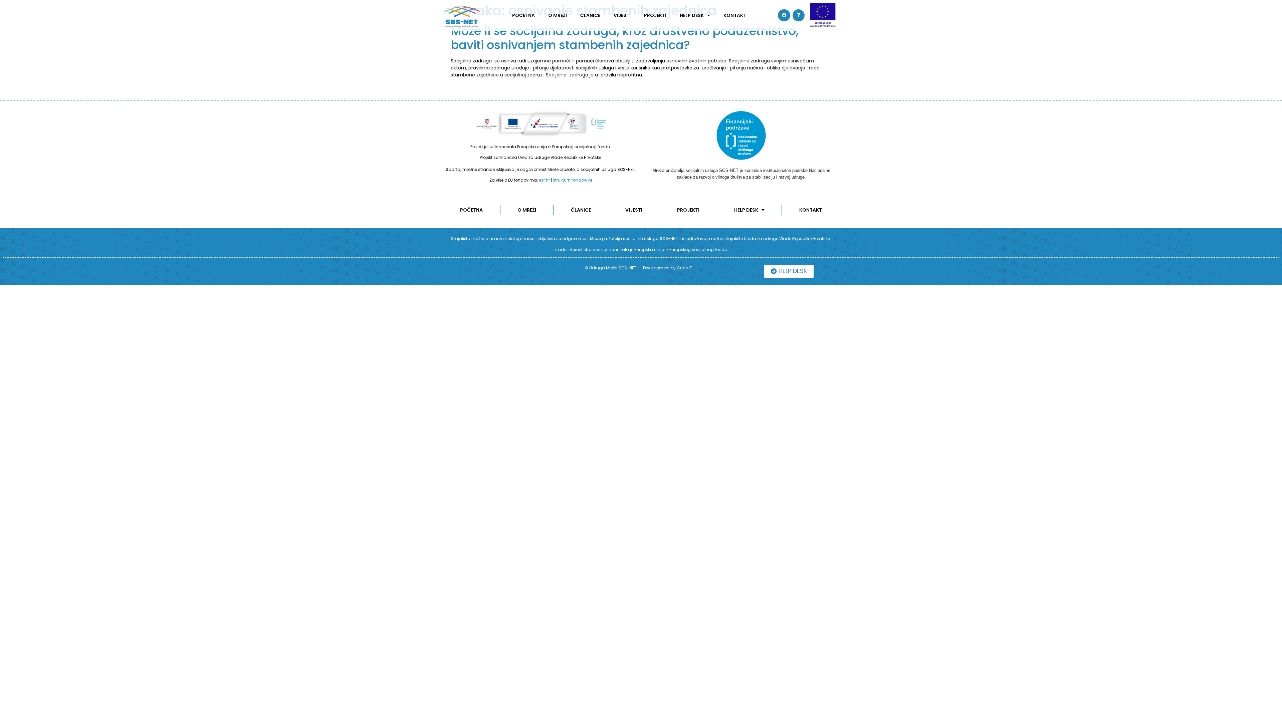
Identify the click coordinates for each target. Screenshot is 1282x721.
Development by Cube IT (667, 268)
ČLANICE (590, 15)
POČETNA (523, 15)
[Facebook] (784, 15)
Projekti (655, 15)
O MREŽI (557, 15)
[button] (789, 271)
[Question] (799, 15)
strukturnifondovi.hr (572, 180)
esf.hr (544, 180)
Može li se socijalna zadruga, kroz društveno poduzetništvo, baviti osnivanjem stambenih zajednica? (625, 38)
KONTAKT (734, 15)
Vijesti (622, 15)
